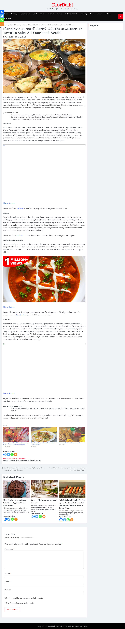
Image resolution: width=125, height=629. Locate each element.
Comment (9, 549)
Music (92, 14)
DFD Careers (7, 18)
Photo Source (9, 203)
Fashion (108, 14)
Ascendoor (68, 626)
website (19, 208)
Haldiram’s (31, 461)
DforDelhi (62, 4)
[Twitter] (8, 454)
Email (7, 582)
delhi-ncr (23, 461)
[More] (15, 454)
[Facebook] (4, 454)
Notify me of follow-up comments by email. (24, 598)
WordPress (83, 626)
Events (59, 14)
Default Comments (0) (12, 538)
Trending (14, 14)
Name (8, 573)
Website (8, 590)
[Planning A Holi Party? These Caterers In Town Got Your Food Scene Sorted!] (16, 434)
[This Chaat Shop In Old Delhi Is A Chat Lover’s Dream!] (44, 434)
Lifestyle (50, 14)
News (100, 14)
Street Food (21, 458)
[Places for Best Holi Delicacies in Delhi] (72, 434)
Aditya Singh (21, 37)
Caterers (12, 461)
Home (5, 14)
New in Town (25, 14)
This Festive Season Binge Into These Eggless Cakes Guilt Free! (14, 503)
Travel (42, 14)
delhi (17, 461)
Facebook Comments (26, 538)
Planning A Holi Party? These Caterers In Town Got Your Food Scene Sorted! (15, 444)
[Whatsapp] (12, 454)
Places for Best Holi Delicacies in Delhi (70, 443)
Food (35, 14)
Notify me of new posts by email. (20, 603)
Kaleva (38, 461)
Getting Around (71, 14)
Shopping (83, 14)
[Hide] (0, 28)
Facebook (20, 315)
